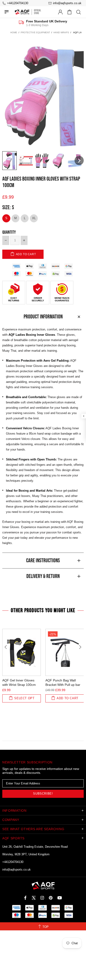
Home (13, 32)
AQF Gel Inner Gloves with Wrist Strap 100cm (19, 682)
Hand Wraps (61, 32)
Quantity (9, 232)
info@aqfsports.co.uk (16, 869)
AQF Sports (22, 12)
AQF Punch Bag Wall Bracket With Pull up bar (62, 682)
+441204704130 (12, 862)
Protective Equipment (35, 32)
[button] (9, 160)
